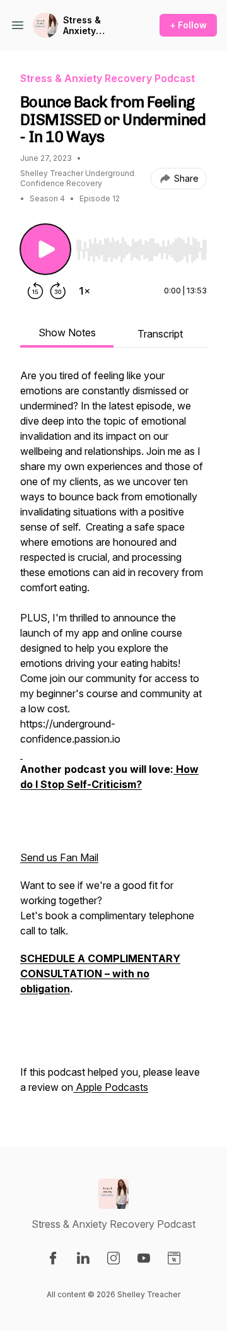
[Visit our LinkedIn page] (83, 1258)
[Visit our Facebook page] (53, 1258)
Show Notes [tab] (67, 332)
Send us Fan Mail (59, 857)
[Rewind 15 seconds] (35, 291)
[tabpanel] (113, 737)
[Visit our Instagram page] (113, 1258)
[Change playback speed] (84, 291)
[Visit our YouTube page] (143, 1258)
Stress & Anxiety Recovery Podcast (84, 26)
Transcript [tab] (160, 333)
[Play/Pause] (45, 249)
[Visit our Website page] (174, 1258)
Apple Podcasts (110, 1087)
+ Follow (188, 25)
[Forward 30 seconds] (58, 291)
